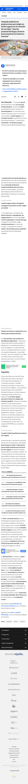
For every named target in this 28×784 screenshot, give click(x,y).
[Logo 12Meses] (14, 723)
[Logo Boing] (14, 695)
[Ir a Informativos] (9, 9)
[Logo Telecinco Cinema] (14, 717)
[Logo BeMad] (14, 706)
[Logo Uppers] (14, 712)
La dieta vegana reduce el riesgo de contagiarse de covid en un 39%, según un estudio (13, 205)
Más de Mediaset (7, 647)
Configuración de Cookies (14, 753)
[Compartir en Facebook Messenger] (22, 96)
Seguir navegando (8, 643)
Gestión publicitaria (14, 757)
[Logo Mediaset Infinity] (14, 662)
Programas (5, 634)
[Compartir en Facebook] (25, 96)
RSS (14, 759)
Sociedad (19, 12)
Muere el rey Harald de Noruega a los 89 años (12, 6)
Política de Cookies (14, 755)
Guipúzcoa (22, 621)
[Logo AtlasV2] (14, 728)
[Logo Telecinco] (14, 668)
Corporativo (6, 639)
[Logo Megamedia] (14, 770)
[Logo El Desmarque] (14, 684)
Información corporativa (14, 748)
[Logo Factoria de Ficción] (14, 690)
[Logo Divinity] (14, 679)
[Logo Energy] (14, 701)
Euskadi (4, 16)
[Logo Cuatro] (14, 673)
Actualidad (9, 621)
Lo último (4, 12)
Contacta (14, 761)
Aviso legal (14, 746)
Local (14, 12)
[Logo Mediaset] (14, 655)
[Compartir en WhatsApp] (15, 96)
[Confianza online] (14, 778)
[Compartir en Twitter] (18, 96)
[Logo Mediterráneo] (14, 739)
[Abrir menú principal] (25, 9)
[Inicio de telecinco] (2, 9)
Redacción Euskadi (10, 65)
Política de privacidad (14, 751)
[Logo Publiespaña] (14, 733)
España (9, 12)
